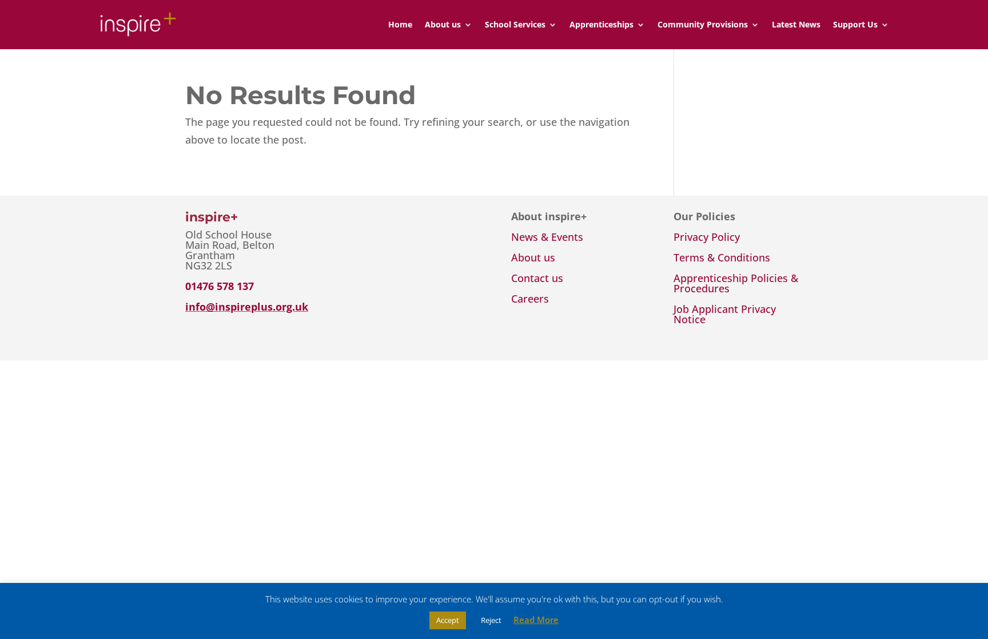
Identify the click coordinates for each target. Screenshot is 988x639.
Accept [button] (447, 620)
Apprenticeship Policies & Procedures (736, 283)
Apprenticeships (601, 24)
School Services (515, 24)
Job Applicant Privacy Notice (725, 314)
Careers (530, 298)
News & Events (547, 237)
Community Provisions (703, 24)
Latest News (796, 24)
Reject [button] (491, 620)
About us (443, 24)
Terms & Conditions (722, 257)
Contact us (537, 278)
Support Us (855, 24)
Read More (536, 619)
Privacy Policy (707, 237)
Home (400, 24)
